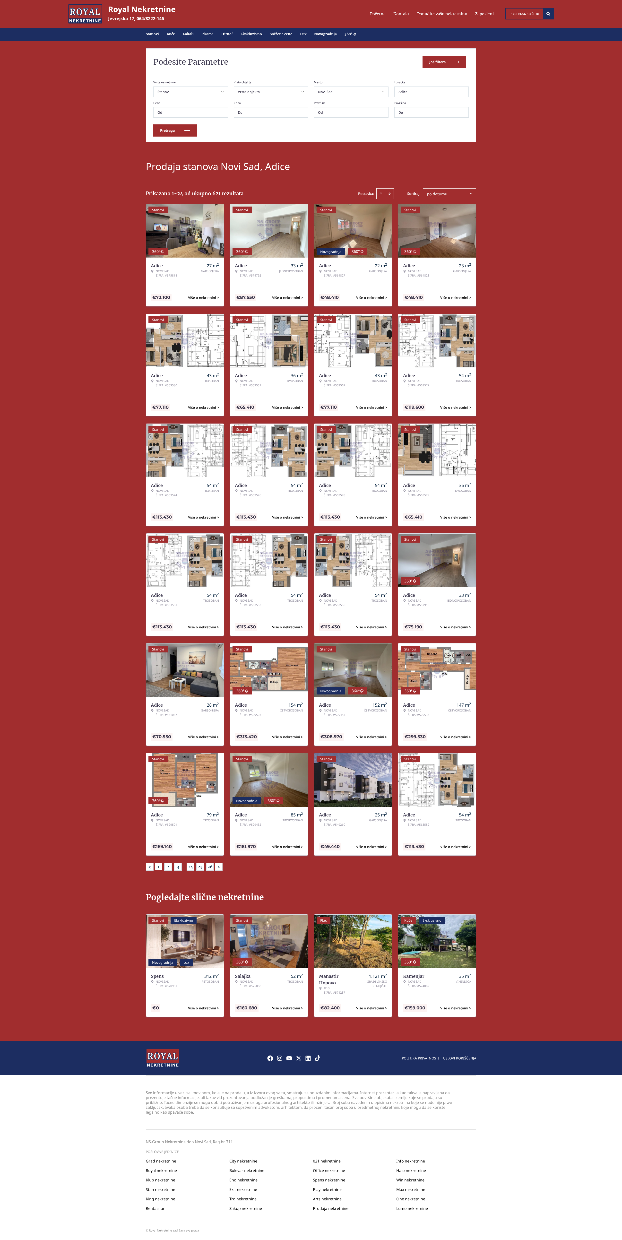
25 (200, 866)
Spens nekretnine (329, 1180)
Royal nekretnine (161, 1170)
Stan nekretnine (160, 1189)
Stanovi (152, 34)
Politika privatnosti (420, 1058)
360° (349, 34)
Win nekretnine (410, 1180)
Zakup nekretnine (245, 1208)
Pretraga (167, 130)
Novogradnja (325, 34)
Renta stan (155, 1208)
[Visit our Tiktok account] (317, 1058)
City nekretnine (243, 1161)
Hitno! (227, 34)
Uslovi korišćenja (459, 1058)
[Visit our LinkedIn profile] (308, 1058)
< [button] (149, 867)
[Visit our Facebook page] (270, 1058)
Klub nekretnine (160, 1180)
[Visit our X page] (299, 1058)
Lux (303, 34)
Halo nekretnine (411, 1170)
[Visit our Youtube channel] (289, 1058)
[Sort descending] (389, 193)
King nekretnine (160, 1199)
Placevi (207, 34)
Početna (378, 13)
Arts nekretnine (327, 1199)
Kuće (171, 34)
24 (190, 866)
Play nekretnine (327, 1189)
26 (210, 866)
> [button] (218, 867)
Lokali (188, 34)
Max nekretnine (410, 1189)
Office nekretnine (329, 1170)
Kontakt (401, 13)
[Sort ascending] (381, 193)
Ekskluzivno (251, 34)
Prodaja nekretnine (330, 1208)
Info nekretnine (410, 1161)
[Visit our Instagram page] (280, 1058)
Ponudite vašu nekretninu (442, 13)
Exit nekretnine (243, 1189)
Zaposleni (484, 13)
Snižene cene (281, 34)
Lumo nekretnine (412, 1208)
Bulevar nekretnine (246, 1170)
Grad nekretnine (161, 1161)
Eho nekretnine (243, 1180)
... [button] (184, 866)
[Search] (548, 13)
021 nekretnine (327, 1161)
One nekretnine (410, 1199)
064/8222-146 (150, 18)
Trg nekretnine (243, 1199)
